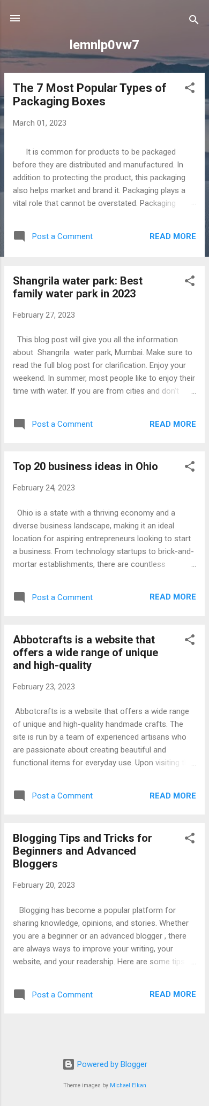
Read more (173, 236)
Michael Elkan (128, 1085)
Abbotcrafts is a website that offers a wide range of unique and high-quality (85, 652)
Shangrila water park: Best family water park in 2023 (78, 287)
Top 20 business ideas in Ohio (85, 466)
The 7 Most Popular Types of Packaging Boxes (90, 94)
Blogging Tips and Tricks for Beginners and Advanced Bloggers (82, 851)
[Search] (194, 21)
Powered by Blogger (111, 1064)
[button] (189, 89)
